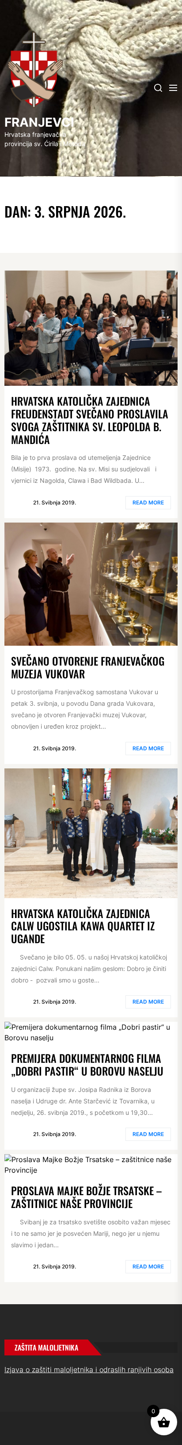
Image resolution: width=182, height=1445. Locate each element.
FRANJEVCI (39, 122)
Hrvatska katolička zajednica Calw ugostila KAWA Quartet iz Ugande (83, 926)
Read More (148, 502)
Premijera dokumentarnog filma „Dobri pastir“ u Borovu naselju (87, 1064)
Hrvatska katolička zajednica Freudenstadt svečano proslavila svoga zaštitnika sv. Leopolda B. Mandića (89, 420)
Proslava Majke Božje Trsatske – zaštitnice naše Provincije (86, 1196)
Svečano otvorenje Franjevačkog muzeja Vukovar (87, 667)
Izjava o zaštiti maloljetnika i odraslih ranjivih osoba (89, 1369)
